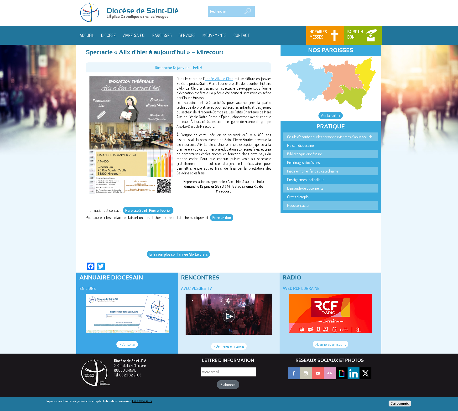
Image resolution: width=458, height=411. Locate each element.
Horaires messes (318, 34)
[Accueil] (91, 13)
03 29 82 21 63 (130, 375)
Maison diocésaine (300, 145)
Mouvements (215, 35)
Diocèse (108, 35)
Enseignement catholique (305, 179)
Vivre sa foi (134, 35)
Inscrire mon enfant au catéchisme (312, 171)
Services (187, 35)
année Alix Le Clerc (219, 78)
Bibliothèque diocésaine (304, 154)
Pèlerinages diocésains (303, 162)
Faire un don (355, 34)
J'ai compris (400, 403)
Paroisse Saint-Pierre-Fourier (148, 210)
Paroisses (162, 35)
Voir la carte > (330, 115)
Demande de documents (305, 188)
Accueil (87, 35)
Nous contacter (298, 205)
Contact (242, 35)
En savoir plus (142, 401)
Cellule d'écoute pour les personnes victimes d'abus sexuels (329, 136)
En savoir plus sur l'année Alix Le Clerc (178, 254)
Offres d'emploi (298, 196)
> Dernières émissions (228, 346)
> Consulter (127, 344)
